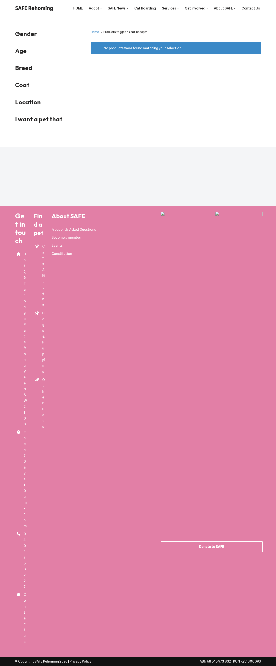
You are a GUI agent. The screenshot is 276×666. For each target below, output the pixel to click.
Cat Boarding (145, 8)
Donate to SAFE (211, 547)
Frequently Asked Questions (74, 229)
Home (95, 32)
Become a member (66, 237)
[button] (101, 8)
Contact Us (251, 8)
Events (57, 245)
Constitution (62, 254)
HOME (78, 8)
